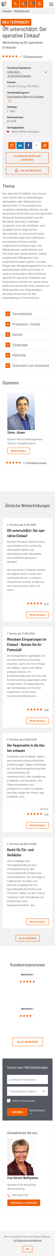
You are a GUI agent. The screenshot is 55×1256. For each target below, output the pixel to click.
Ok (27, 1249)
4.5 (46, 814)
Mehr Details (18, 450)
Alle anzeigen (27, 938)
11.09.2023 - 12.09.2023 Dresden (19, 73)
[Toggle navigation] (51, 4)
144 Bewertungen (36, 462)
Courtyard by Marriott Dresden (25, 96)
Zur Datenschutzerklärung (27, 1240)
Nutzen (18, 334)
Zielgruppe (20, 344)
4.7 (46, 603)
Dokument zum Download (31, 365)
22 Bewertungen (33, 56)
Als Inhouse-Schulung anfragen (27, 157)
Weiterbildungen (21, 11)
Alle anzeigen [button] (27, 1042)
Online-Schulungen (23, 1100)
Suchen (17, 1112)
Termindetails (22, 313)
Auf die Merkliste (30, 170)
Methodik (19, 355)
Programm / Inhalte (26, 324)
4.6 (46, 709)
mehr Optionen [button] (37, 1109)
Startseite (7, 11)
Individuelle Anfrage (24, 1202)
